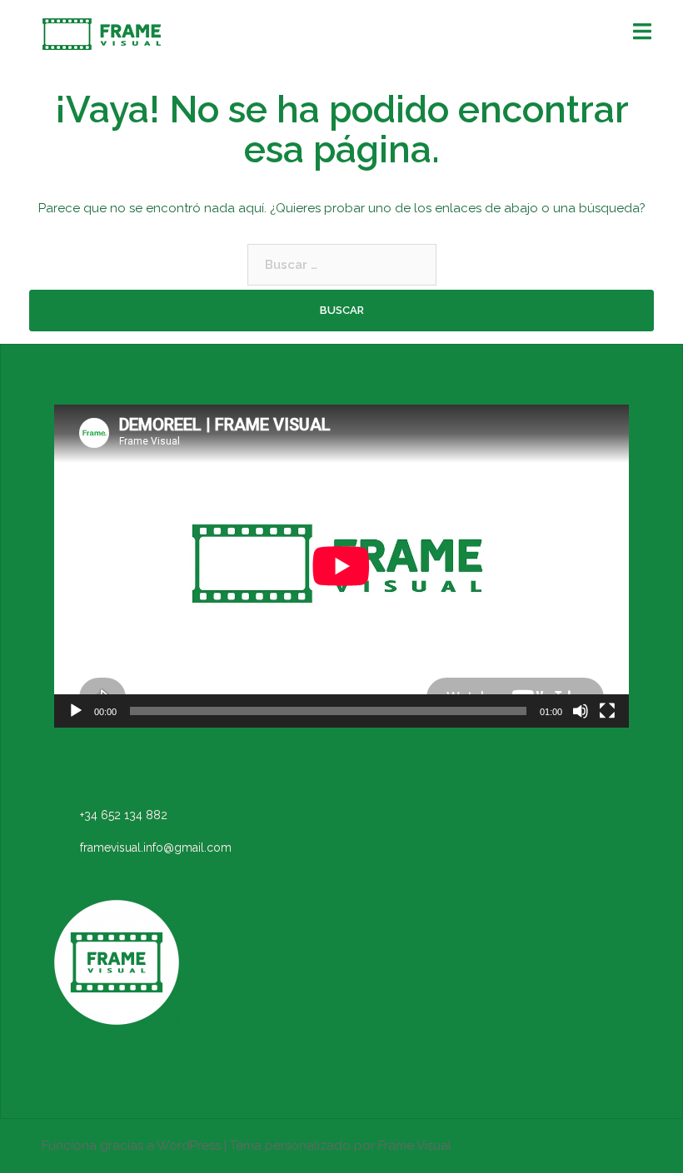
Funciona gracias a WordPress (131, 1145)
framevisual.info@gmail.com (156, 847)
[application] (341, 566)
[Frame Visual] (102, 33)
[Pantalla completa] (607, 711)
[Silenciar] (580, 711)
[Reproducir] (75, 711)
